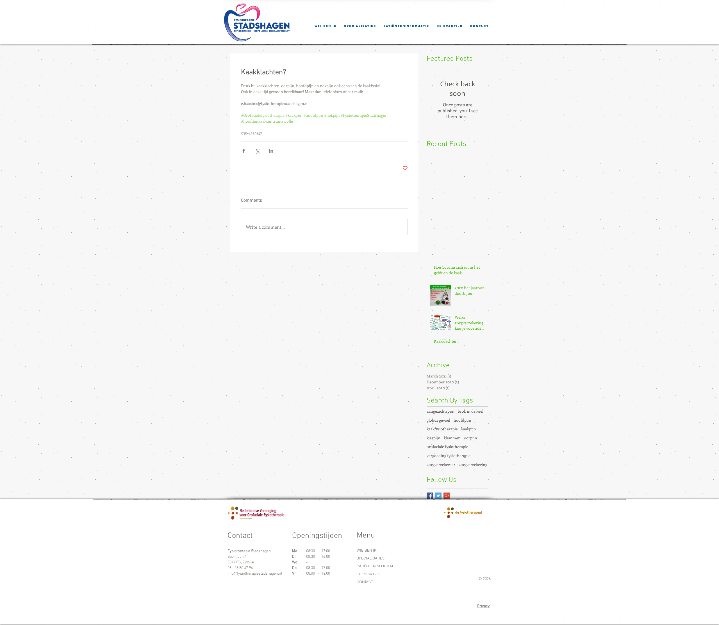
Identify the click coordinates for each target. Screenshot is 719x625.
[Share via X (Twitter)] (257, 151)
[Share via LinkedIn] (271, 151)
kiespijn (433, 437)
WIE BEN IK (367, 550)
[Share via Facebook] (243, 151)
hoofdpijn (462, 420)
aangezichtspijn (440, 411)
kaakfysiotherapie (442, 428)
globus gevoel (438, 420)
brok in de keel (470, 411)
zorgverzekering (473, 464)
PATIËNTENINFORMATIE (377, 566)
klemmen (452, 437)
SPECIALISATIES (370, 558)
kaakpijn (468, 428)
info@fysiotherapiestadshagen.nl (254, 573)
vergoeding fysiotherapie (448, 455)
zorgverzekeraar (441, 464)
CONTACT (365, 581)
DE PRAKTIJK (368, 574)
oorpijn (470, 437)
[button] (406, 26)
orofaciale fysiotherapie (447, 446)
